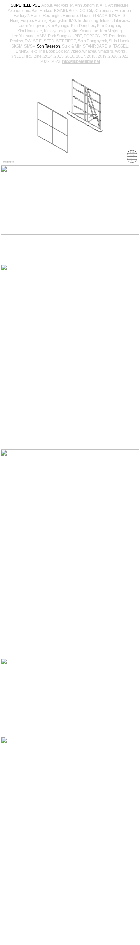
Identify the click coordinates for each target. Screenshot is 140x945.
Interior (106, 20)
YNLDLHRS (21, 56)
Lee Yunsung (23, 36)
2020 (113, 56)
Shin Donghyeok (92, 41)
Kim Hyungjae (29, 31)
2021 (123, 56)
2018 (91, 56)
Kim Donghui (108, 25)
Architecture (118, 5)
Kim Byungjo (58, 25)
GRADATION (104, 15)
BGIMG (60, 10)
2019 (102, 56)
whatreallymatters (97, 51)
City (90, 10)
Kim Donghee (83, 25)
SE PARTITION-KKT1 (70, 214)
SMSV (29, 46)
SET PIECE (66, 41)
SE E (37, 41)
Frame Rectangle (46, 15)
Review (16, 41)
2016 (69, 56)
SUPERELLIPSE (25, 5)
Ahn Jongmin (86, 5)
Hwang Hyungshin (51, 20)
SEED (48, 41)
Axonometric (19, 10)
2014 (48, 56)
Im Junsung (88, 20)
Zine (38, 56)
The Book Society (53, 51)
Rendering (118, 36)
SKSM (16, 46)
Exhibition (122, 10)
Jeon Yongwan (32, 25)
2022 (45, 61)
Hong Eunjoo (21, 20)
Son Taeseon (48, 46)
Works (120, 51)
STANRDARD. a (97, 46)
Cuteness (103, 10)
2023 (55, 61)
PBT (78, 36)
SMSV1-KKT (70, 841)
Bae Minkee (42, 10)
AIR (103, 5)
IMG (72, 20)
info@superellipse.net (81, 62)
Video (75, 51)
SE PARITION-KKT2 (70, 116)
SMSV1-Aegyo (70, 697)
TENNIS (21, 51)
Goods (85, 15)
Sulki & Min (71, 46)
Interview (121, 20)
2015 (59, 56)
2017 (80, 56)
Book (73, 10)
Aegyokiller (63, 5)
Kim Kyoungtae (85, 31)
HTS (121, 15)
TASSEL (120, 46)
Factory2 (21, 15)
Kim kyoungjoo (57, 31)
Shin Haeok (119, 41)
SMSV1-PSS (70, 553)
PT (104, 36)
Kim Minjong (111, 31)
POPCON (92, 36)
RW (28, 41)
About (46, 5)
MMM (41, 36)
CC (82, 10)
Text (33, 51)
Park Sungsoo (60, 36)
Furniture (70, 15)
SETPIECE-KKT (70, 356)
